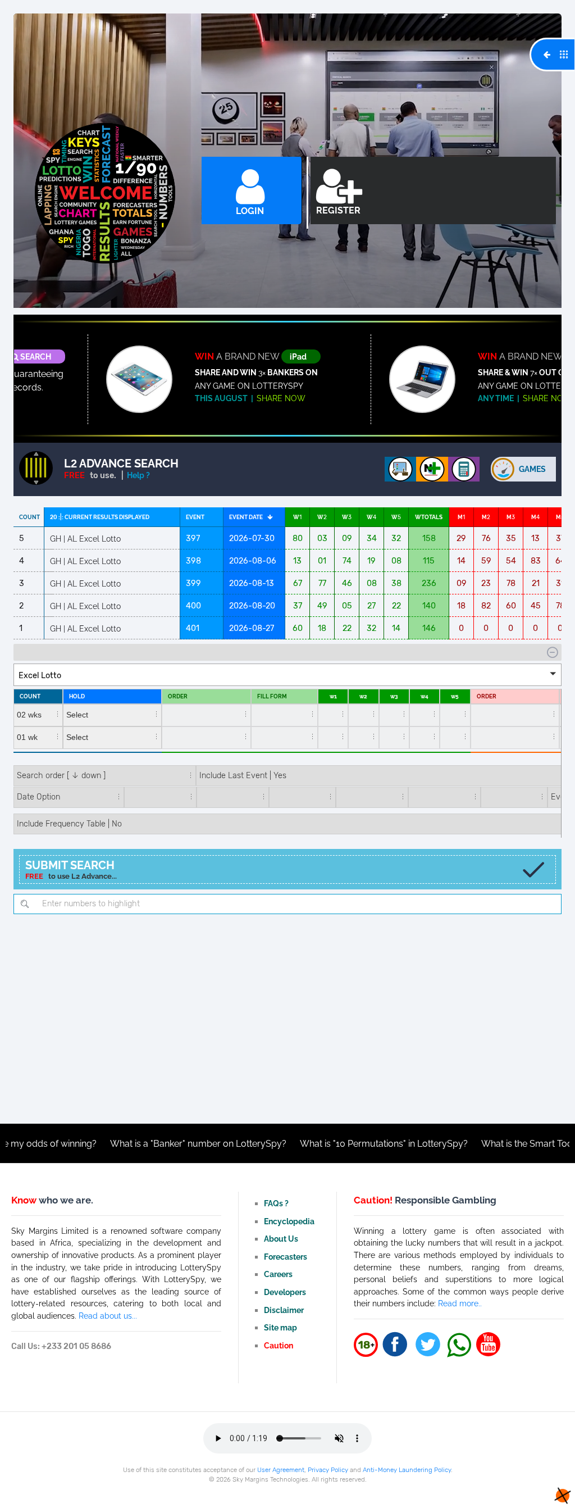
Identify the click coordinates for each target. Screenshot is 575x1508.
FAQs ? (276, 1203)
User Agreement (280, 1470)
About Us (281, 1238)
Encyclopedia (289, 1221)
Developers (285, 1292)
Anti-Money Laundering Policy (407, 1470)
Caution (278, 1345)
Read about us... (108, 1315)
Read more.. (460, 1303)
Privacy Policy (328, 1470)
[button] (287, 675)
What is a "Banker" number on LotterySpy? (136, 1143)
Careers (278, 1274)
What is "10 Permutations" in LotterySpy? (322, 1143)
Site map (280, 1327)
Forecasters (285, 1256)
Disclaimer (284, 1310)
